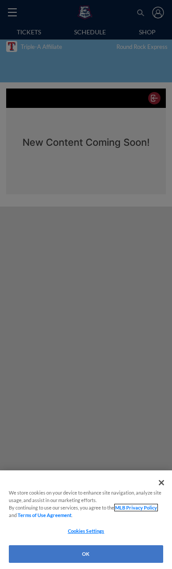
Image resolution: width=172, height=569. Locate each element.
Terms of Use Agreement (44, 515)
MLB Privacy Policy (136, 507)
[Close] (161, 482)
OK (86, 554)
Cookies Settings (86, 531)
